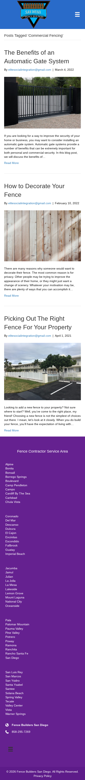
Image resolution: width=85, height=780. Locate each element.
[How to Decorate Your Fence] (42, 235)
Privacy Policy (43, 776)
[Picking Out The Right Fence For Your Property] (42, 371)
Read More (11, 163)
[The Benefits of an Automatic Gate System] (42, 102)
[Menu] (77, 14)
